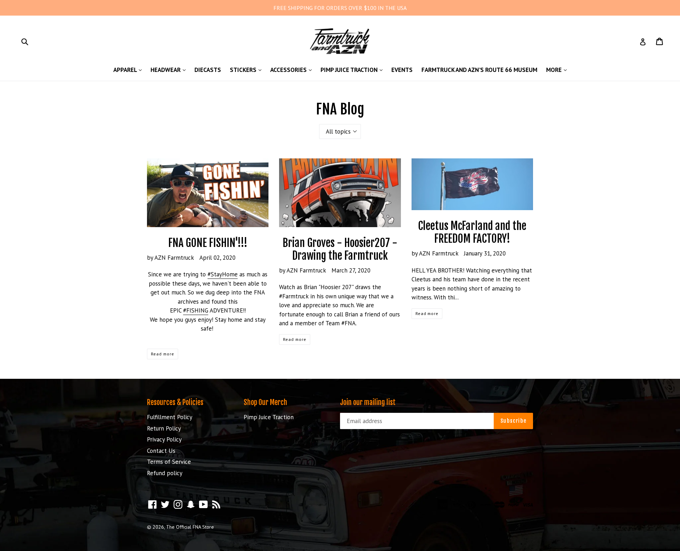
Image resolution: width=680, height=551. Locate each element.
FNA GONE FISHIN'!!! (208, 242)
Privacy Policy (164, 439)
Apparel (129, 70)
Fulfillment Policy (169, 417)
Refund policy (164, 473)
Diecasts (207, 70)
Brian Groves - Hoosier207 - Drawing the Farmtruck (340, 249)
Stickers (247, 70)
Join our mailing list (368, 402)
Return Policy (164, 428)
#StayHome (223, 274)
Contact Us (161, 451)
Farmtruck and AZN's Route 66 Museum (479, 70)
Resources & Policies (175, 402)
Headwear (170, 70)
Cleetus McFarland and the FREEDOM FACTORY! (472, 232)
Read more (162, 353)
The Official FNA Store (190, 527)
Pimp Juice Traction (353, 70)
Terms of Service (169, 462)
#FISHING (195, 310)
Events (402, 70)
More (558, 70)
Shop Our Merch (265, 402)
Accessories (292, 70)
